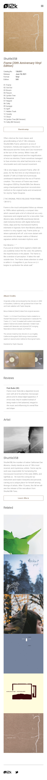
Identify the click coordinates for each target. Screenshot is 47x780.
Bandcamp (23, 129)
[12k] (11, 6)
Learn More (23, 498)
